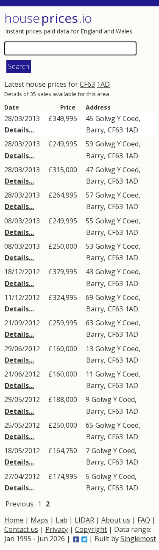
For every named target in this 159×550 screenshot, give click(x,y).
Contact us (21, 529)
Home (13, 520)
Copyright (91, 529)
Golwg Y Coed (117, 118)
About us (115, 520)
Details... (19, 130)
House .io (48, 18)
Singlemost (138, 538)
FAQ (143, 520)
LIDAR (84, 520)
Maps (39, 520)
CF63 (87, 84)
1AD (103, 84)
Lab (61, 520)
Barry (95, 130)
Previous (19, 504)
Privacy (56, 529)
